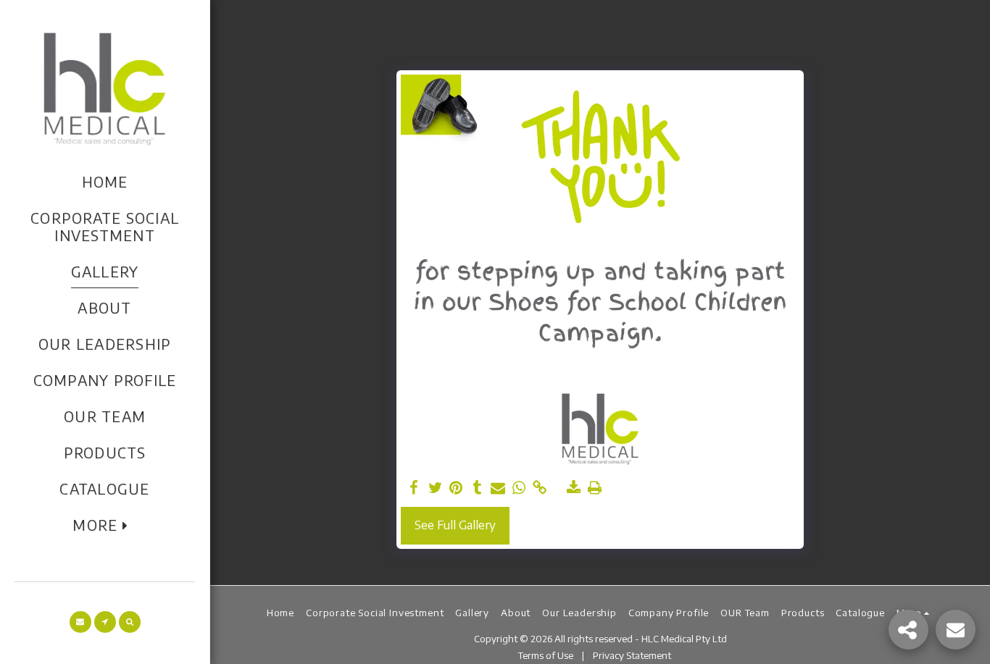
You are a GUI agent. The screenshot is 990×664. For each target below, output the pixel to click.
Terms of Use (545, 655)
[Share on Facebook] (414, 488)
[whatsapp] (519, 488)
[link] (539, 488)
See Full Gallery (455, 524)
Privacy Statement (633, 655)
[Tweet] (435, 488)
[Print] (594, 488)
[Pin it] (456, 488)
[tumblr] (477, 488)
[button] (80, 622)
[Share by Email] (498, 488)
